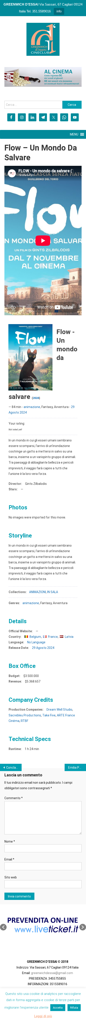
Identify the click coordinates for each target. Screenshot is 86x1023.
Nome (9, 841)
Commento (13, 798)
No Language (36, 642)
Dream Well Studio (59, 709)
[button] (3, 927)
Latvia (69, 636)
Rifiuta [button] (74, 1007)
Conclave (12, 767)
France (53, 636)
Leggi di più (43, 1016)
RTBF (24, 721)
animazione (32, 407)
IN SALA (52, 592)
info (59, 11)
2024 (36, 398)
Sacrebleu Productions (25, 715)
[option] (43, 925)
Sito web (10, 877)
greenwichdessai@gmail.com (52, 973)
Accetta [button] (58, 1007)
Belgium (35, 636)
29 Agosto (39, 648)
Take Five (49, 715)
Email (9, 859)
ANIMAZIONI (37, 592)
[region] (43, 77)
